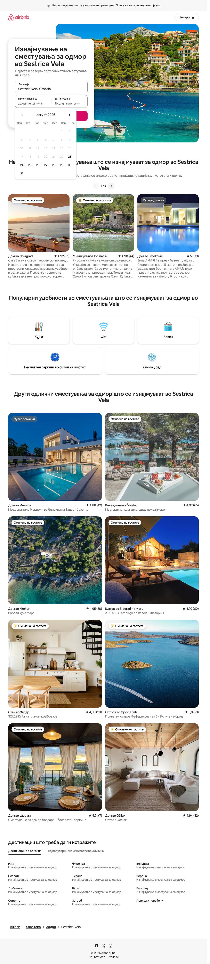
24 (21, 165)
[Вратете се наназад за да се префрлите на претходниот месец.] (22, 115)
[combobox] (51, 88)
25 (29, 165)
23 (69, 156)
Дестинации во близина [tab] (24, 851)
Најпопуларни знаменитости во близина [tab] (76, 851)
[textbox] (33, 103)
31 (21, 173)
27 (45, 165)
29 (61, 165)
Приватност (97, 957)
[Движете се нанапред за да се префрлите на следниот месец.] (69, 115)
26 (37, 165)
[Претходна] (96, 186)
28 (53, 165)
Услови (114, 957)
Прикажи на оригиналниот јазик (138, 5)
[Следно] (111, 186)
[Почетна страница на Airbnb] (18, 17)
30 (70, 165)
